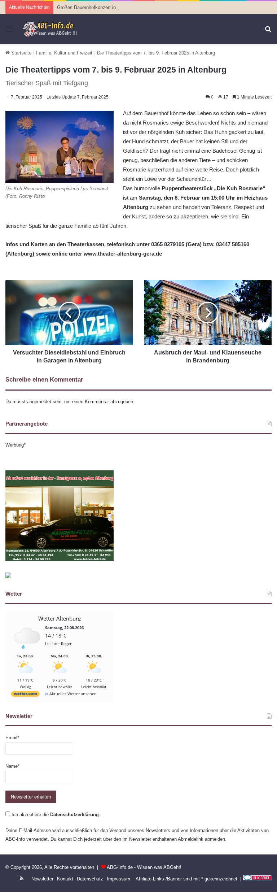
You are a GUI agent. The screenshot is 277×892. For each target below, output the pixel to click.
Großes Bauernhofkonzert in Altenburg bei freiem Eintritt (115, 7)
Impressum (118, 879)
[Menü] (9, 31)
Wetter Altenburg (59, 618)
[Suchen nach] (268, 31)
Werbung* (15, 445)
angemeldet (39, 401)
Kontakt (65, 879)
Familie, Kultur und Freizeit (64, 53)
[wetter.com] (25, 695)
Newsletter (42, 879)
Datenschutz (90, 879)
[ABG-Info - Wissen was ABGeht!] (52, 29)
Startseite (20, 53)
